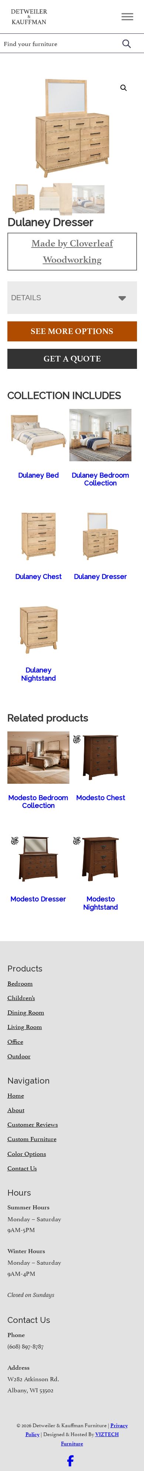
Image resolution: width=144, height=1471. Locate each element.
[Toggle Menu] (127, 16)
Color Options (26, 1153)
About (15, 1109)
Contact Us (22, 1167)
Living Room (24, 1026)
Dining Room (25, 1011)
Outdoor (19, 1055)
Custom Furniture (31, 1138)
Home (15, 1095)
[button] (123, 88)
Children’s (21, 997)
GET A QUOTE (72, 359)
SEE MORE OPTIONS (72, 331)
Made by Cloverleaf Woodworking (72, 251)
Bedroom (20, 982)
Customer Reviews (32, 1123)
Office (15, 1041)
